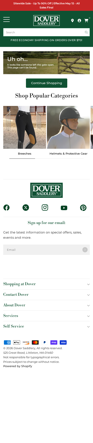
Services (10, 315)
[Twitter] (27, 207)
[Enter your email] (85, 249)
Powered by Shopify (17, 366)
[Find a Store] (72, 20)
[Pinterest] (85, 207)
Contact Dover (16, 294)
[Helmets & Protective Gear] (68, 127)
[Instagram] (46, 207)
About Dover (14, 305)
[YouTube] (66, 207)
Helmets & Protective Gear (68, 153)
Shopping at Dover (19, 283)
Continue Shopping (46, 83)
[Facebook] (8, 207)
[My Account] (79, 20)
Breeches (24, 153)
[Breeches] (24, 127)
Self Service (13, 326)
